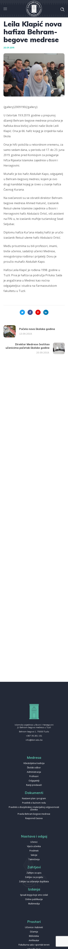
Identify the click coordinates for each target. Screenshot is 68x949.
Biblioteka (34, 936)
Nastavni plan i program (34, 798)
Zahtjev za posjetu (34, 877)
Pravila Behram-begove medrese (34, 814)
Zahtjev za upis (34, 873)
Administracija (34, 772)
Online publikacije (34, 899)
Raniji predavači (34, 785)
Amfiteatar (34, 940)
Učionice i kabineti (34, 927)
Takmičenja (34, 859)
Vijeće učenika (34, 846)
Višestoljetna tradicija (33, 763)
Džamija (34, 932)
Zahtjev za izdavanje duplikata (34, 881)
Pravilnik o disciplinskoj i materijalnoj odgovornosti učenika (34, 808)
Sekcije (34, 855)
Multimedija (34, 903)
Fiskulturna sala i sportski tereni (34, 945)
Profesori (34, 776)
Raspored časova (34, 818)
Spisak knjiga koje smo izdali (34, 895)
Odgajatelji (34, 781)
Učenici (33, 842)
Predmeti (34, 851)
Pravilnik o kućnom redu (34, 803)
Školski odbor (34, 767)
